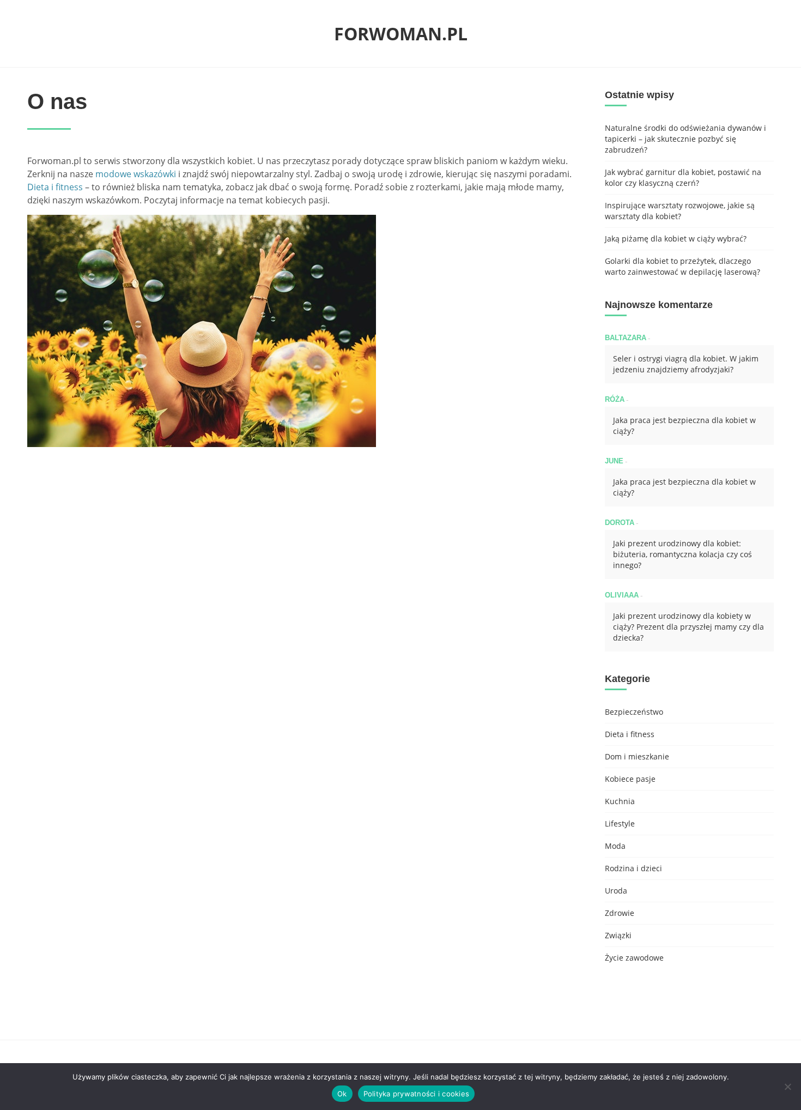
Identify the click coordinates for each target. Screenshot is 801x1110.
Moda (615, 846)
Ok (342, 1093)
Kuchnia (620, 801)
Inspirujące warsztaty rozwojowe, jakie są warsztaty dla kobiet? (680, 210)
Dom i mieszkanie (637, 756)
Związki (618, 935)
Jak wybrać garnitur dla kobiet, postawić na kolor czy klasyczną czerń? (683, 177)
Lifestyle (620, 823)
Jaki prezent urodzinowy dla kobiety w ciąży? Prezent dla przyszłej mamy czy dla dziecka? (688, 627)
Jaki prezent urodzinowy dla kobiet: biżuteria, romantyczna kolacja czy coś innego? (682, 554)
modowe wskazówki (134, 174)
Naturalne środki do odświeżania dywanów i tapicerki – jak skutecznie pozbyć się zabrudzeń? (685, 139)
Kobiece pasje (630, 779)
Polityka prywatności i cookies (416, 1093)
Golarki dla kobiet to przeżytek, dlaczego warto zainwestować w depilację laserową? (682, 266)
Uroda (616, 890)
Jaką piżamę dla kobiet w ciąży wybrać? (676, 238)
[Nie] (787, 1086)
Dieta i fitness (55, 187)
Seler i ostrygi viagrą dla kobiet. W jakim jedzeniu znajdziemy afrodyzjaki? (685, 364)
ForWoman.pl (401, 33)
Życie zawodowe (634, 957)
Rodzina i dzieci (633, 868)
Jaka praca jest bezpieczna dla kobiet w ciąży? (684, 425)
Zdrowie (619, 913)
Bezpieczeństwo (634, 712)
